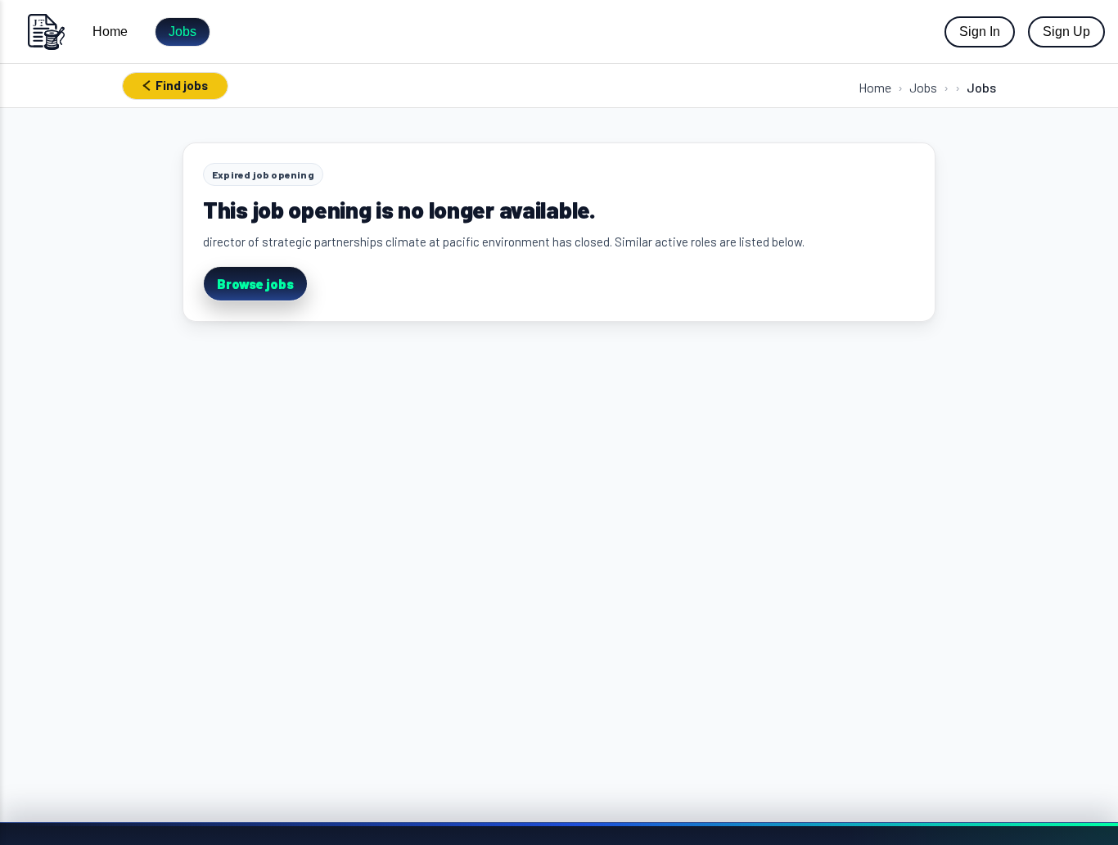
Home (110, 31)
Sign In (979, 31)
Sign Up (1066, 31)
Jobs (182, 31)
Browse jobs (255, 283)
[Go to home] (46, 31)
